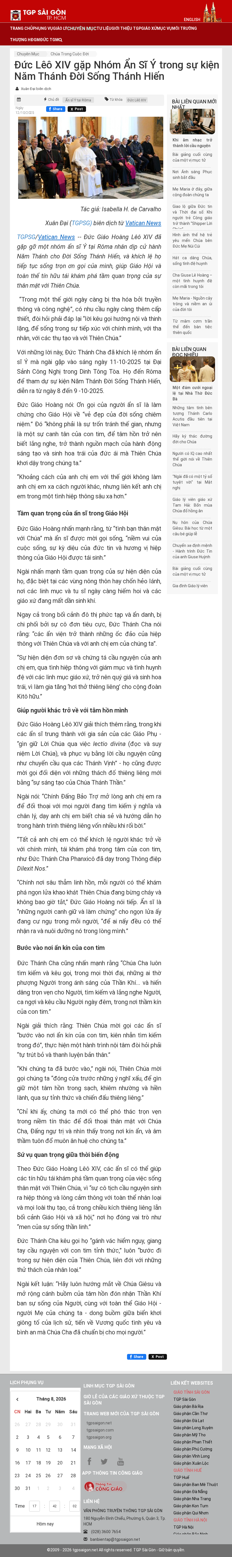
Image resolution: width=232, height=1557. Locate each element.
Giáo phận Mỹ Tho (189, 1435)
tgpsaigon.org (98, 1437)
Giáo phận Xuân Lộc (191, 1463)
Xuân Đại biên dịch (36, 89)
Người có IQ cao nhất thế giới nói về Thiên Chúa (192, 459)
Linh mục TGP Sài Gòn (108, 1386)
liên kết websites (192, 1383)
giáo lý (60, 28)
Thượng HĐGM (25, 39)
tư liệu (103, 28)
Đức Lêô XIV (137, 100)
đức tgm (49, 39)
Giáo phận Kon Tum (190, 1506)
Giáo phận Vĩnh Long (191, 1456)
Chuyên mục (28, 54)
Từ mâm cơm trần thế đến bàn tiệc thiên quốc (192, 327)
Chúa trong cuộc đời (70, 54)
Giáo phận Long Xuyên (193, 1428)
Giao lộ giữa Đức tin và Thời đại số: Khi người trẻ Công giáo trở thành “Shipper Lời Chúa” (192, 217)
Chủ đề (53, 100)
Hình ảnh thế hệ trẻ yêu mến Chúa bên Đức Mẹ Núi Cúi (192, 240)
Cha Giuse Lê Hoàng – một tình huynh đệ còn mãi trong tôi (192, 281)
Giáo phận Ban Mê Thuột (195, 1484)
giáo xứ (149, 28)
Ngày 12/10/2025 (25, 110)
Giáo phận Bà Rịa (188, 1406)
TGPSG (26, 237)
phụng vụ (43, 28)
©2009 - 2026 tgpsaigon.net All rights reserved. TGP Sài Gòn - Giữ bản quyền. (116, 1550)
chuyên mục (81, 28)
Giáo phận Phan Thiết (192, 1442)
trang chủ (21, 28)
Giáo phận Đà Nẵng (190, 1491)
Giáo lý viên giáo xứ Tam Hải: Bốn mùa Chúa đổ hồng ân (192, 505)
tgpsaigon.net (99, 1423)
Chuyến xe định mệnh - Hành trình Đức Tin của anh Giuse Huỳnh (192, 551)
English (192, 19)
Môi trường (184, 28)
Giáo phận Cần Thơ (190, 1413)
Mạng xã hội (97, 1447)
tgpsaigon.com (100, 1430)
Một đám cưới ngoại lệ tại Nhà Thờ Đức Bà (192, 393)
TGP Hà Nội (183, 1527)
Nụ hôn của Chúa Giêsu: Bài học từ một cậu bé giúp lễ (192, 528)
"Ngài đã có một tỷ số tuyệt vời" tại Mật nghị (192, 482)
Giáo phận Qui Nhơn (191, 1513)
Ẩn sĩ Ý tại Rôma (78, 100)
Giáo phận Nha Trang (192, 1499)
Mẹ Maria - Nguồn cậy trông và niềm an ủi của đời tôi (192, 304)
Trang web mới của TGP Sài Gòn (121, 1413)
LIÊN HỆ (91, 1501)
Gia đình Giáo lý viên (190, 586)
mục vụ (164, 28)
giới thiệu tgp (126, 28)
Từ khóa (116, 100)
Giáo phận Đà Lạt (188, 1420)
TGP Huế (181, 1477)
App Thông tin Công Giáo (112, 1473)
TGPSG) (82, 223)
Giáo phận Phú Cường (192, 1449)
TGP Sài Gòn (184, 1399)
